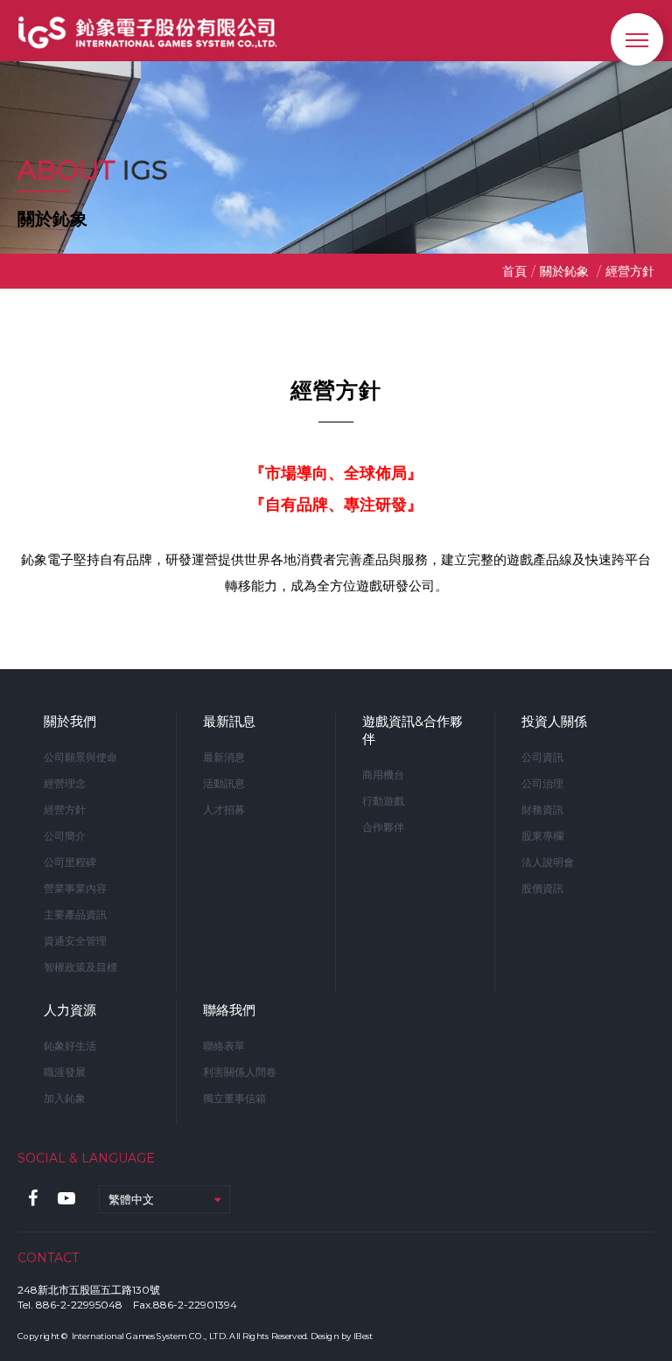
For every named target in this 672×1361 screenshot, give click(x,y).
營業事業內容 (75, 888)
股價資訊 (543, 888)
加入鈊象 (65, 1098)
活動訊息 (224, 783)
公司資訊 (543, 757)
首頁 (514, 271)
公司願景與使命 (80, 757)
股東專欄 (543, 835)
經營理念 (65, 783)
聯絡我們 (229, 1010)
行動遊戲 (383, 800)
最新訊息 (229, 721)
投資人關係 (554, 721)
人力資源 (70, 1010)
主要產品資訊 (75, 914)
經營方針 (65, 809)
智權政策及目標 (80, 967)
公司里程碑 (70, 862)
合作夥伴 (383, 827)
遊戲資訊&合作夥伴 (412, 730)
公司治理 (543, 783)
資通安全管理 (75, 940)
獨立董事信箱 (234, 1098)
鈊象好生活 (70, 1045)
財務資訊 (543, 809)
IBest (363, 1335)
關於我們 (70, 721)
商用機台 (383, 774)
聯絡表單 (224, 1045)
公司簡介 (65, 835)
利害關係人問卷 (239, 1071)
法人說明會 (548, 862)
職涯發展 (65, 1071)
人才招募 (224, 809)
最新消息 (224, 757)
